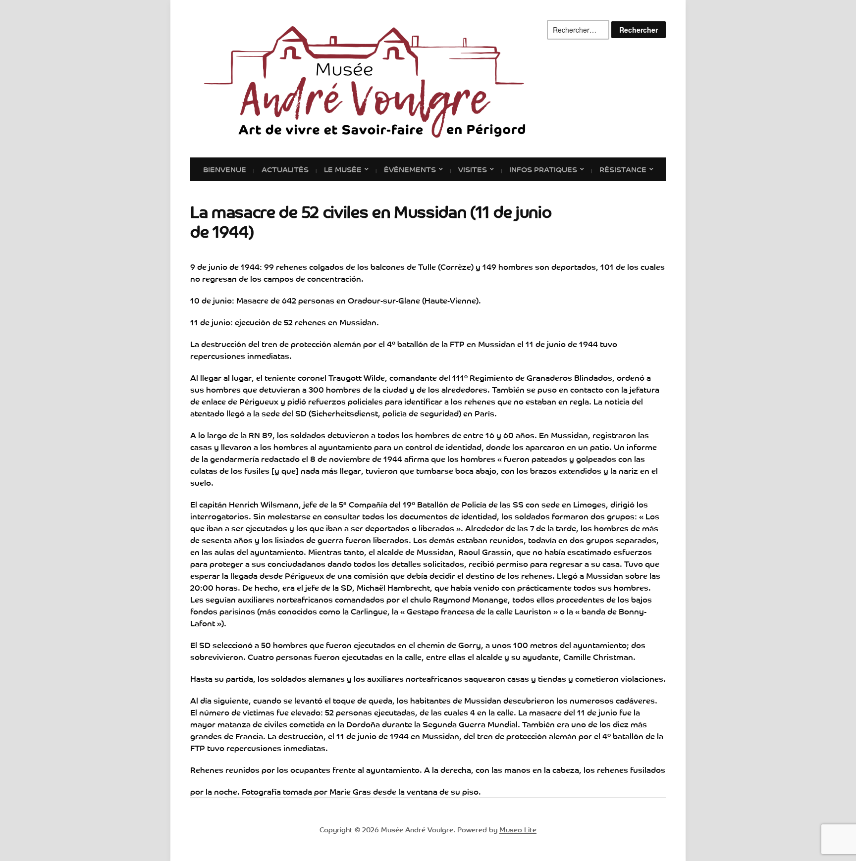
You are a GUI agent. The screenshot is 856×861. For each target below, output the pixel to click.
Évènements (410, 168)
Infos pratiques (543, 168)
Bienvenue (224, 168)
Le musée (343, 168)
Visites (472, 168)
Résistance (622, 168)
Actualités (285, 168)
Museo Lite (517, 829)
